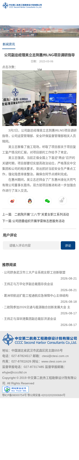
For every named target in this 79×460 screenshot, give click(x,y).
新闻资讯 (9, 44)
